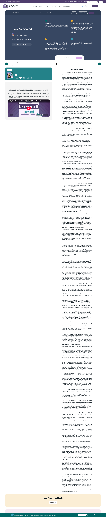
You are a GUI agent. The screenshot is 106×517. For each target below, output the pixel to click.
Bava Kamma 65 (77, 70)
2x (31, 77)
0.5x (17, 77)
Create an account (82, 514)
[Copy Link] (21, 44)
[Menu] (50, 75)
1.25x (24, 77)
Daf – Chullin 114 (69, 1)
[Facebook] (27, 44)
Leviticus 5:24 (80, 219)
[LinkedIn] (23, 44)
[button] (35, 6)
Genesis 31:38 (87, 434)
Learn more (79, 57)
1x (20, 77)
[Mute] (48, 75)
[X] (25, 44)
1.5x (28, 77)
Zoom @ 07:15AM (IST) (16, 39)
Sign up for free (14, 1)
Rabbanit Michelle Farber (20, 34)
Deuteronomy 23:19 (87, 465)
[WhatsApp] (30, 44)
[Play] (16, 75)
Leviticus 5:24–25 (65, 319)
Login (19, 1)
